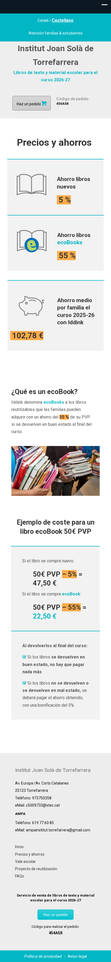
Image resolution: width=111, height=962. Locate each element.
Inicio (19, 847)
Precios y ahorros (29, 854)
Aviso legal (77, 956)
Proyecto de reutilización (36, 869)
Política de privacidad (44, 956)
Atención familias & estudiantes (56, 33)
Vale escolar (25, 861)
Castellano (63, 20)
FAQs (19, 876)
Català (42, 20)
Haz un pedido (55, 914)
